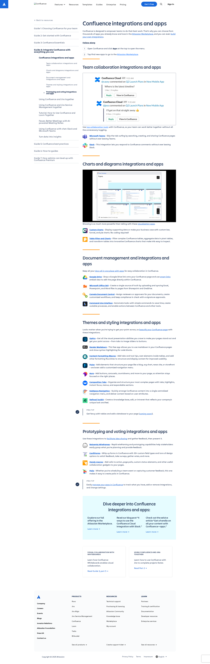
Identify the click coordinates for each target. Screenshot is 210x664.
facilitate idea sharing (117, 438)
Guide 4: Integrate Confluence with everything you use (52, 50)
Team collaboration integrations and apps (61, 64)
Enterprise (111, 4)
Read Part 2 (139, 568)
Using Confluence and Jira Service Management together (55, 106)
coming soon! (146, 413)
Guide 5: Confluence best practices (51, 143)
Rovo (74, 601)
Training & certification (150, 606)
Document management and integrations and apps (58, 78)
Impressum (148, 657)
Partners (144, 601)
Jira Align (75, 611)
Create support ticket (115, 645)
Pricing (123, 4)
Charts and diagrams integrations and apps (62, 71)
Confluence (76, 621)
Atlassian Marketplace (142, 34)
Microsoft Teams (97, 135)
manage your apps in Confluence (107, 484)
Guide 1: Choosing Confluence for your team (55, 28)
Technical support (113, 601)
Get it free (149, 4)
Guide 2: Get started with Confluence (52, 35)
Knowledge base (113, 616)
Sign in (171, 4)
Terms (138, 657)
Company (41, 603)
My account (111, 626)
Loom (74, 626)
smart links (165, 276)
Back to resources (44, 20)
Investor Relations (44, 623)
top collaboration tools (97, 127)
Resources (74, 4)
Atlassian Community (115, 611)
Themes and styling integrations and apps (61, 85)
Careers (40, 608)
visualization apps (146, 224)
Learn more (93, 529)
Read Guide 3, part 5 (97, 571)
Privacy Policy (127, 657)
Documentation (147, 611)
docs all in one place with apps (109, 271)
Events (40, 613)
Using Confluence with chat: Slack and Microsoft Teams (58, 129)
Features (59, 4)
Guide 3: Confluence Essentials (49, 42)
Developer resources (149, 616)
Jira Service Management (82, 616)
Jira (73, 606)
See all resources (148, 645)
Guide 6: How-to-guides (46, 150)
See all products (78, 645)
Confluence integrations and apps (56, 57)
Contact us (41, 638)
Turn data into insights (50, 136)
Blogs (39, 618)
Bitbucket (75, 636)
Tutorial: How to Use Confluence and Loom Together (57, 113)
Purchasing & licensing (115, 606)
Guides (99, 4)
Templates (87, 4)
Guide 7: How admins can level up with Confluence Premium (53, 159)
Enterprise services (148, 621)
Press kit (40, 633)
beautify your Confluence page (153, 329)
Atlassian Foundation (46, 628)
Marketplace (111, 621)
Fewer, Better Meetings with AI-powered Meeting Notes (54, 121)
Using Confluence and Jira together (56, 99)
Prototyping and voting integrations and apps (61, 93)
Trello (74, 631)
